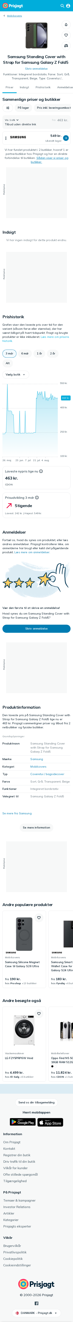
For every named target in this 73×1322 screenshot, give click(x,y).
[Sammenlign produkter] (66, 45)
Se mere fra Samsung (17, 813)
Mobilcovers (14, 15)
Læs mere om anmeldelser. (32, 552)
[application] (36, 422)
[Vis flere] (6, 138)
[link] (24, 949)
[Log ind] (68, 5)
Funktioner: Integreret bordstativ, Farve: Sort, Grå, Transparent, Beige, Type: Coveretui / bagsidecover (36, 76)
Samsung (36, 759)
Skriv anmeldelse (36, 68)
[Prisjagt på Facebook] (36, 1303)
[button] (66, 24)
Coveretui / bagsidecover (47, 774)
